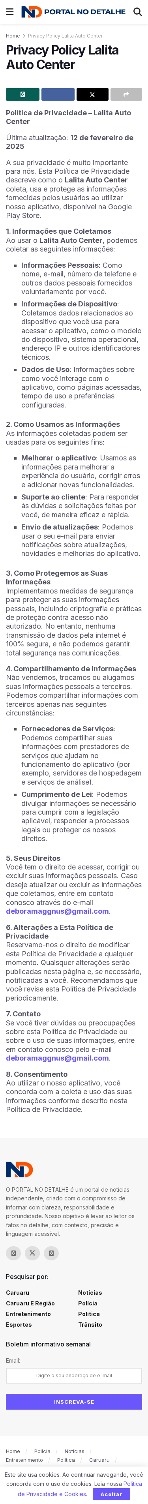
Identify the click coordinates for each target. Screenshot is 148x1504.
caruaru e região (30, 1303)
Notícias (90, 1292)
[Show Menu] (9, 12)
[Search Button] (137, 12)
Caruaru (17, 1292)
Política (89, 1314)
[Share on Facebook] (58, 94)
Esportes (19, 1324)
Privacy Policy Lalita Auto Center (65, 36)
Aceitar (111, 1494)
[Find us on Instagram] (51, 1253)
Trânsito (90, 1324)
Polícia (87, 1303)
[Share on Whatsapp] (22, 94)
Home (13, 36)
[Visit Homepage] (73, 12)
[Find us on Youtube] (70, 1253)
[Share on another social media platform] (126, 94)
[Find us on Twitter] (32, 1253)
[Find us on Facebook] (13, 1253)
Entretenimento (28, 1314)
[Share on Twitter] (93, 94)
